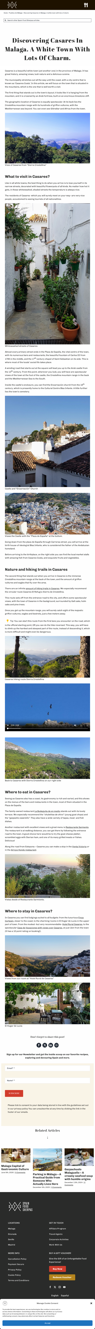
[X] (45, 1045)
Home (6, 13)
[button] (91, 1303)
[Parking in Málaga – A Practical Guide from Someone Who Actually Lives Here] (47, 1149)
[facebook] (50, 1287)
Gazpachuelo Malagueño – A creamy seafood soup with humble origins (79, 1174)
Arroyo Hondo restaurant (23, 850)
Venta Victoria (79, 846)
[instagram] (60, 1287)
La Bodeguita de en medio (47, 811)
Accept (47, 1323)
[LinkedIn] (51, 1045)
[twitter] (55, 1287)
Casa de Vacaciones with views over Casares (39, 928)
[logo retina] (20, 1203)
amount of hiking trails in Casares (42, 588)
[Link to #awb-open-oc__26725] (86, 5)
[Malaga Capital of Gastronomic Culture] (15, 1149)
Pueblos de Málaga (15, 13)
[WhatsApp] (56, 1045)
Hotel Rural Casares (72, 924)
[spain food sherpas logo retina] (12, 2)
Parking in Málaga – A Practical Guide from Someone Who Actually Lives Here (47, 1179)
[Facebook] (39, 1045)
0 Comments (20, 1172)
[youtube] (64, 1287)
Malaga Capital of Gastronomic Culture (15, 1167)
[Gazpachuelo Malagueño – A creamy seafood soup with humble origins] (79, 1149)
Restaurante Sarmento (77, 827)
